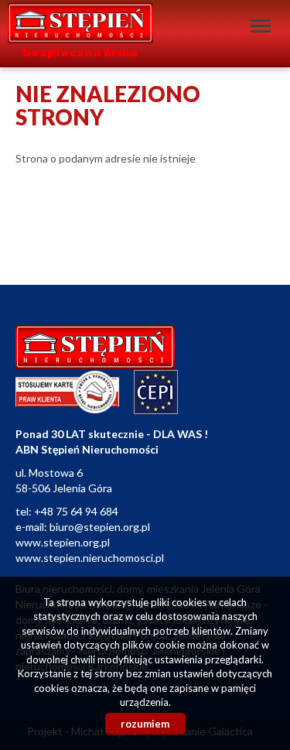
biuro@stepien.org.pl (99, 526)
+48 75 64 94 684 (76, 511)
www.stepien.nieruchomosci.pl (89, 557)
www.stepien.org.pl (62, 542)
